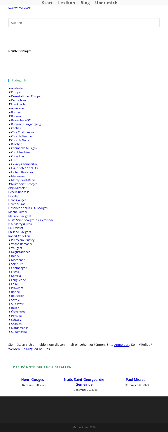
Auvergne (17, 108)
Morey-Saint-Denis (23, 180)
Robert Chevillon (19, 236)
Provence (17, 288)
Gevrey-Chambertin (24, 164)
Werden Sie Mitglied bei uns (29, 349)
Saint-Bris (17, 264)
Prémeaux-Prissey (23, 240)
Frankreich (18, 104)
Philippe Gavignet (19, 232)
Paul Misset (15, 228)
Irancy (15, 256)
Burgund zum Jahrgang (26, 124)
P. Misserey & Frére (20, 224)
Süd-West (17, 304)
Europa (16, 92)
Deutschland (19, 100)
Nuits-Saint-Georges (24, 184)
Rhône (15, 292)
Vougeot (16, 248)
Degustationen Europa (25, 96)
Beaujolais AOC (21, 120)
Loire (14, 284)
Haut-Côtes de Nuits (24, 168)
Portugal (16, 316)
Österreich (18, 312)
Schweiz (16, 320)
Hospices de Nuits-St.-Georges (27, 208)
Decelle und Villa (18, 192)
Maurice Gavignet (19, 216)
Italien (15, 308)
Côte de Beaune (21, 136)
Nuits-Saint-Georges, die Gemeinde (31, 220)
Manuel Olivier (17, 212)
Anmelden (121, 344)
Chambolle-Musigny (24, 148)
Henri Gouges (17, 200)
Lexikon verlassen (20, 7)
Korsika (16, 276)
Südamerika (19, 332)
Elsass (15, 272)
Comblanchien (20, 152)
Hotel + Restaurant (23, 172)
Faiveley (13, 196)
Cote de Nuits (20, 140)
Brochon (16, 144)
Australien (17, 88)
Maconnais (18, 260)
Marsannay (18, 176)
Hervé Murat (16, 204)
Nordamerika (19, 328)
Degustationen (20, 252)
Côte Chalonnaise (22, 132)
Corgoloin (17, 156)
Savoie (15, 300)
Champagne (19, 268)
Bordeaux (17, 112)
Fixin (14, 160)
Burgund (17, 116)
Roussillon (17, 296)
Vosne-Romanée (22, 244)
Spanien (16, 324)
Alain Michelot (17, 188)
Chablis (16, 128)
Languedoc (18, 280)
